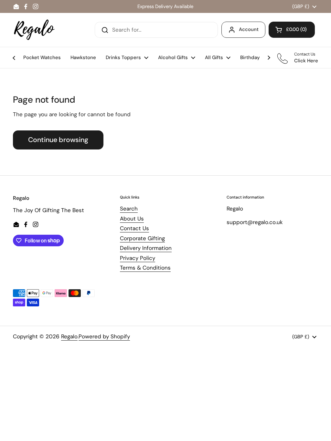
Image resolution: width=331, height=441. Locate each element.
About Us (132, 218)
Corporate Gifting (142, 238)
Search (129, 208)
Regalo (69, 336)
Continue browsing (58, 139)
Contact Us (134, 228)
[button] (292, 30)
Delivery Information (146, 247)
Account (249, 29)
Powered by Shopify (104, 336)
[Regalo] (34, 29)
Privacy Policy (137, 258)
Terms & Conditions (145, 267)
